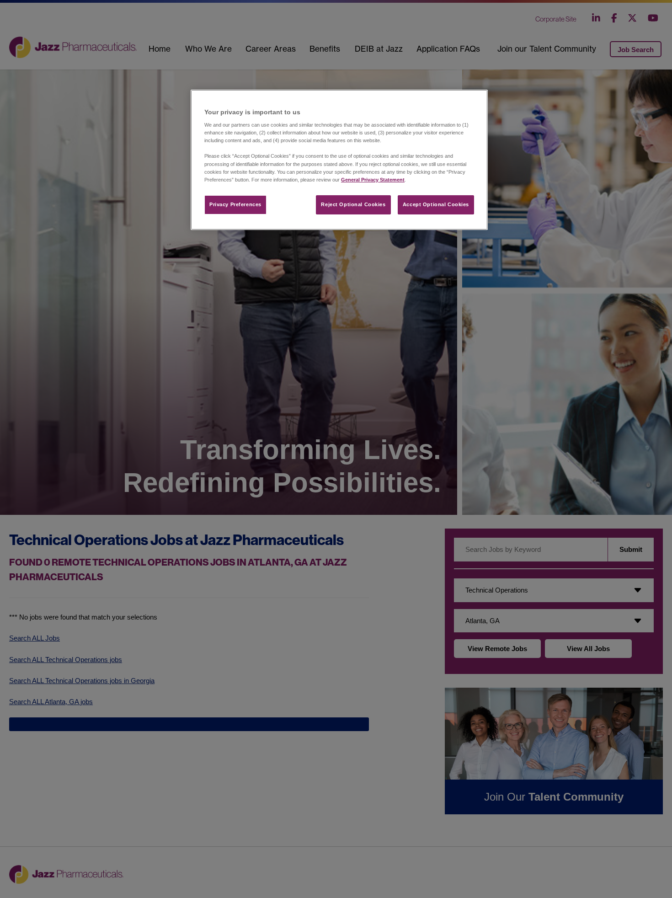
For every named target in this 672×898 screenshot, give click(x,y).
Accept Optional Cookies (436, 204)
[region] (339, 160)
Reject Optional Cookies (353, 204)
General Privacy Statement (373, 179)
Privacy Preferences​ (235, 204)
